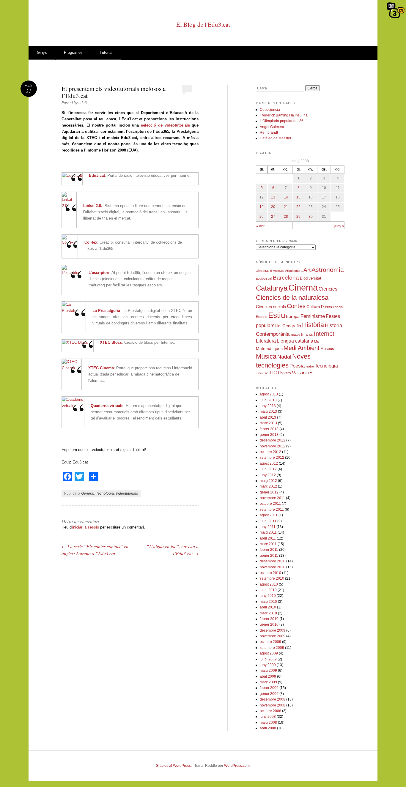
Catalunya (271, 288)
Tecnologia (105, 493)
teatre (310, 366)
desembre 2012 (272, 440)
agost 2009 (269, 653)
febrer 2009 (269, 688)
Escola (338, 307)
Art (307, 270)
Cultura (313, 306)
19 (261, 207)
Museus (327, 349)
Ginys (42, 52)
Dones (326, 307)
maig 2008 (268, 722)
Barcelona (286, 278)
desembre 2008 (272, 699)
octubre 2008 (270, 711)
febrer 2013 (269, 429)
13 (273, 197)
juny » (339, 226)
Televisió (262, 373)
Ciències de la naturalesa (292, 297)
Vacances (303, 373)
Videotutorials (127, 493)
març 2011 (268, 544)
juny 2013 (268, 406)
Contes (296, 306)
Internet (324, 333)
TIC (273, 372)
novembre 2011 (272, 498)
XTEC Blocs (111, 342)
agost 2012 (269, 463)
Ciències (328, 288)
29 (298, 217)
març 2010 (268, 613)
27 (273, 217)
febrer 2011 (269, 550)
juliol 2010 (268, 590)
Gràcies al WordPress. (174, 766)
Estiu (276, 315)
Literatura (266, 340)
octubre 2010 (270, 573)
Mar (317, 341)
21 (286, 207)
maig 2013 (268, 411)
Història (313, 325)
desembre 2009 (272, 630)
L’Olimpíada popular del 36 (281, 121)
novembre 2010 (272, 567)
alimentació (264, 270)
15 (298, 197)
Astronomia (327, 269)
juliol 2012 (268, 469)
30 (311, 217)
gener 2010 (269, 624)
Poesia (297, 366)
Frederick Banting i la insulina (284, 115)
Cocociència (270, 110)
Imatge (295, 334)
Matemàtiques (269, 348)
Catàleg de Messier (275, 138)
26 (261, 217)
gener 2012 (269, 492)
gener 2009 (269, 694)
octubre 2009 (270, 642)
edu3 (82, 103)
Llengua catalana (295, 340)
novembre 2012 (272, 446)
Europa (293, 316)
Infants (307, 334)
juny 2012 (268, 475)
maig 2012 (268, 481)
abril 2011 (268, 538)
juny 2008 (268, 717)
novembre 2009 (272, 636)
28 (286, 217)
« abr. (260, 226)
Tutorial (106, 52)
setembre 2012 (272, 457)
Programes (73, 52)
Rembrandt (269, 132)
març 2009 (268, 682)
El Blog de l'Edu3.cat (203, 24)
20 (273, 207)
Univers (284, 373)
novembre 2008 (272, 705)
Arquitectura (294, 270)
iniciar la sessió (85, 527)
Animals (278, 270)
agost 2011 (269, 515)
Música (266, 356)
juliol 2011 (268, 521)
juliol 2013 (268, 400)
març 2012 (268, 486)
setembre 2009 (272, 648)
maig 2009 (268, 670)
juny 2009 (268, 665)
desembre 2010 (272, 561)
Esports (261, 316)
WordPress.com (237, 766)
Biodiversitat (310, 278)
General (87, 493)
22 (298, 207)
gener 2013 (269, 435)
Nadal (284, 357)
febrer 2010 (269, 619)
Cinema (303, 287)
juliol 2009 (268, 659)
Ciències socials (271, 306)
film (278, 326)
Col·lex (90, 242)
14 (286, 197)
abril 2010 (268, 607)
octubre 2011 (270, 503)
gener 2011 (269, 555)
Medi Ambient (302, 348)
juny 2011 (268, 527)
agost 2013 (269, 394)
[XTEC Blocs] (75, 342)
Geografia (291, 325)
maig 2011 (268, 532)
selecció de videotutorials (165, 125)
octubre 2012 (270, 452)
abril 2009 (268, 676)
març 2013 (268, 423)
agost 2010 (269, 584)
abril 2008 (268, 728)
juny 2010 (268, 596)
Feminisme (312, 316)
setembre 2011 (272, 509)
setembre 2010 (272, 578)
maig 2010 (268, 602)
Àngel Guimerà (272, 127)
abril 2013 (268, 417)
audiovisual (264, 278)
